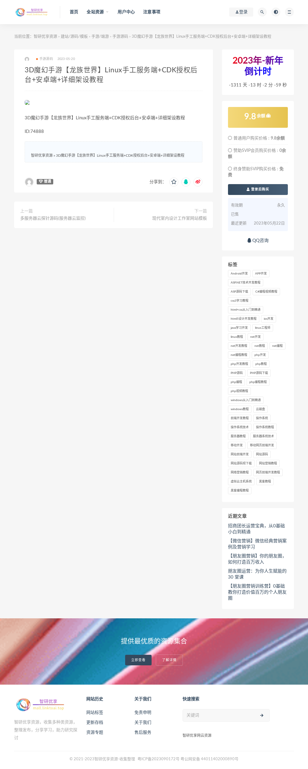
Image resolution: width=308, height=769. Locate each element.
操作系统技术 (240, 427)
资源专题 (94, 732)
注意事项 (151, 12)
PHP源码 (237, 373)
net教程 (259, 345)
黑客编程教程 (240, 490)
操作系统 (262, 418)
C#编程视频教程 (266, 291)
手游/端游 (100, 37)
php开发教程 (239, 364)
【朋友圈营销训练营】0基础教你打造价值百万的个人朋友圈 (257, 592)
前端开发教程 (240, 418)
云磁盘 (260, 409)
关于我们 (142, 722)
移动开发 (237, 445)
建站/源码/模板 (74, 37)
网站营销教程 (268, 463)
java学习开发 (239, 327)
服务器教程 (238, 436)
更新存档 (94, 722)
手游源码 (120, 37)
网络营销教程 (240, 472)
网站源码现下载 (241, 463)
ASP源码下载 (239, 291)
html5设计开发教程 (244, 318)
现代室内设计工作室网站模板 (179, 218)
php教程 (261, 364)
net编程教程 (239, 354)
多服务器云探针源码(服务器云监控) (53, 218)
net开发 (255, 336)
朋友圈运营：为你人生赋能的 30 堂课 (257, 574)
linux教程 (237, 336)
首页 (74, 12)
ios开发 (268, 318)
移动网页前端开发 (262, 445)
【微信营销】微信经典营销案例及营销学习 (257, 544)
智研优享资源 (45, 37)
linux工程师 (262, 327)
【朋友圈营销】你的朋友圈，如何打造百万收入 (257, 559)
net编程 (277, 345)
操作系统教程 (265, 427)
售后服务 (142, 732)
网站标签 (94, 713)
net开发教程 (239, 345)
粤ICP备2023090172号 (158, 759)
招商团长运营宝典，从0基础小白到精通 (256, 529)
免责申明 (142, 713)
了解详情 (169, 660)
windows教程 (240, 409)
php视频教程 (239, 391)
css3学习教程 (239, 300)
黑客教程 (265, 481)
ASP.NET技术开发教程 (245, 282)
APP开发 (261, 273)
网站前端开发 (240, 454)
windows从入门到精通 (246, 400)
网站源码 (262, 454)
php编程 (236, 382)
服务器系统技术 (263, 436)
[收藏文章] (173, 182)
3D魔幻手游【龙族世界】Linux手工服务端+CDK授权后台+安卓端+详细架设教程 (120, 155)
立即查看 (138, 660)
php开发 (260, 354)
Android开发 (239, 273)
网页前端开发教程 (268, 472)
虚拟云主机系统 (241, 481)
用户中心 (126, 12)
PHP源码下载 (259, 373)
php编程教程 (258, 382)
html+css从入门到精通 (245, 309)
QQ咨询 (260, 240)
